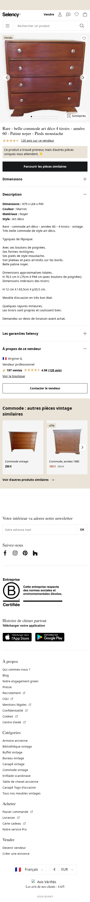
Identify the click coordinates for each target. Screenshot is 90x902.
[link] (12, 15)
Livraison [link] (11, 818)
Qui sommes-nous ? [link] (16, 669)
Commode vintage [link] (15, 770)
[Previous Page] (6, 77)
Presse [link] (7, 687)
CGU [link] (8, 699)
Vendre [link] (49, 14)
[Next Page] (83, 77)
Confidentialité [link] (15, 710)
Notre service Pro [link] (15, 829)
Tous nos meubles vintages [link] (22, 793)
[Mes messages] (68, 14)
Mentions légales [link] (17, 705)
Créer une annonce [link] (16, 854)
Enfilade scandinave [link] (17, 776)
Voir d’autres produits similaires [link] (26, 480)
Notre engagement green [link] (21, 681)
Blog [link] (6, 675)
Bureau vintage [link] (13, 758)
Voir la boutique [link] (14, 376)
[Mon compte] (59, 14)
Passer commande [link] (18, 812)
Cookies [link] (10, 716)
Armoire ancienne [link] (15, 741)
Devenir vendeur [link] (14, 848)
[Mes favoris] (76, 14)
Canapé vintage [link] (13, 764)
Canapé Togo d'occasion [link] (19, 787)
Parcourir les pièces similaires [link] (45, 166)
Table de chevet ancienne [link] (20, 782)
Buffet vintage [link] (12, 752)
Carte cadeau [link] (14, 823)
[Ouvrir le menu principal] (8, 26)
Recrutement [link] (14, 693)
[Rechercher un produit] (82, 25)
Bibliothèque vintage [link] (17, 746)
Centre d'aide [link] (14, 722)
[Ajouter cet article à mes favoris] (84, 38)
